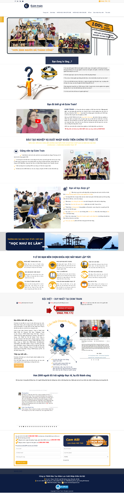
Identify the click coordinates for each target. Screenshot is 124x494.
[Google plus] (17, 1)
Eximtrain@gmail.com (73, 482)
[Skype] (20, 1)
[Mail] (23, 1)
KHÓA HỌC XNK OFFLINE (64, 12)
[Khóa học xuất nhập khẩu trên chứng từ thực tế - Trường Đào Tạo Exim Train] (33, 5)
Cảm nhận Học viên (98, 12)
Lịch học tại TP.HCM (32, 445)
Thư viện (107, 12)
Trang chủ (45, 12)
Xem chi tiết (19, 365)
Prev (15, 36)
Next (109, 36)
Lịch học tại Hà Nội (21, 445)
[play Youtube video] (37, 121)
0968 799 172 (50, 482)
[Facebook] (15, 1)
